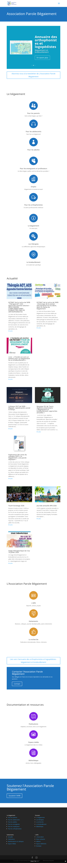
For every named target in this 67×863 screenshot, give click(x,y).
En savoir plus (42, 62)
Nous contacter (40, 839)
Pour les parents (33, 113)
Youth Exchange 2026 (16, 506)
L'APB (33, 603)
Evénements (33, 621)
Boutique (38, 846)
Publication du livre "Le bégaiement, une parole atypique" (45, 45)
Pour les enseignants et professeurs (33, 168)
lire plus (10, 331)
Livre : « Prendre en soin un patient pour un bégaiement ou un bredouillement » (19, 358)
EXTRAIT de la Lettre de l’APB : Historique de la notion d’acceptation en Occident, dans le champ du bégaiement (47, 305)
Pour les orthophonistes (33, 205)
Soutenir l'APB (14, 795)
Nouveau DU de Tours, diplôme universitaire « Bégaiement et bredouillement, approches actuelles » (47, 409)
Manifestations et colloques (16, 841)
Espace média (33, 742)
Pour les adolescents (33, 131)
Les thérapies (33, 244)
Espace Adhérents (41, 844)
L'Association (40, 837)
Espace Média (12, 844)
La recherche (33, 639)
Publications (33, 724)
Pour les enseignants (14, 824)
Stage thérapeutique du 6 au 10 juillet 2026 (19, 551)
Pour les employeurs (14, 826)
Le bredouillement (33, 262)
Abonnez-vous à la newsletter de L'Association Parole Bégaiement (33, 75)
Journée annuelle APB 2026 (47, 506)
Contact (17, 684)
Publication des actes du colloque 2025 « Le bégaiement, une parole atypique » (17, 457)
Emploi (33, 187)
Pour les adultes (33, 150)
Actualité (12, 278)
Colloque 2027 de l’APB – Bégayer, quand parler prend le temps (19, 408)
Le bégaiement (33, 226)
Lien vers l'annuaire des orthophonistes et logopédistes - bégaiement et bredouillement (33, 660)
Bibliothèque (33, 760)
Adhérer (38, 841)
